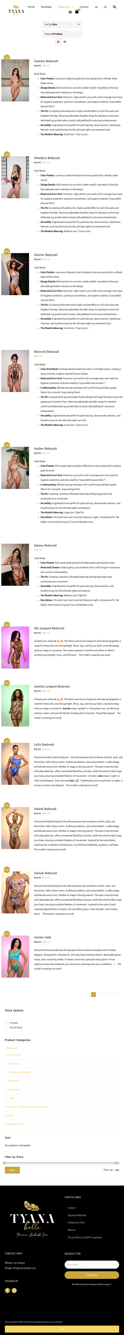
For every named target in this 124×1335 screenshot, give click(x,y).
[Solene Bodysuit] (15, 565)
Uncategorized (15, 1124)
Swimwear (15, 1089)
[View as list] (65, 42)
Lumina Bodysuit (46, 61)
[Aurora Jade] (15, 957)
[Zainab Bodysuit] (15, 892)
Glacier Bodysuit (45, 254)
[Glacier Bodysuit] (15, 274)
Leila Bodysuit (44, 744)
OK (62, 1329)
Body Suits (15, 1055)
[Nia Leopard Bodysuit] (15, 648)
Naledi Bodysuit (45, 809)
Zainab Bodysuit (45, 873)
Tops (11, 1098)
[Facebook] (7, 1290)
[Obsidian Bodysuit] (15, 177)
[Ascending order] (79, 24)
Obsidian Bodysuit (47, 158)
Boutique (12, 1048)
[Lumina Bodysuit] (15, 80)
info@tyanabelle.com (24, 1268)
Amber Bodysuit (45, 448)
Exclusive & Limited (19, 1072)
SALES (10, 1115)
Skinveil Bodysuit (46, 351)
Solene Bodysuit (45, 545)
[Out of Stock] (7, 1027)
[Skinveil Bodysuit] (15, 371)
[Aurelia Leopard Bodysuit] (15, 706)
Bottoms (14, 1063)
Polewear (14, 1080)
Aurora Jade (42, 937)
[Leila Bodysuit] (15, 764)
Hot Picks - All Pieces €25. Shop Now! (27, 1107)
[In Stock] (7, 1022)
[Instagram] (14, 1290)
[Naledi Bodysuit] (15, 828)
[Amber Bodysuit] (15, 468)
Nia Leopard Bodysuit (49, 628)
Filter (12, 1170)
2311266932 (19, 1263)
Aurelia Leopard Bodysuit (52, 686)
